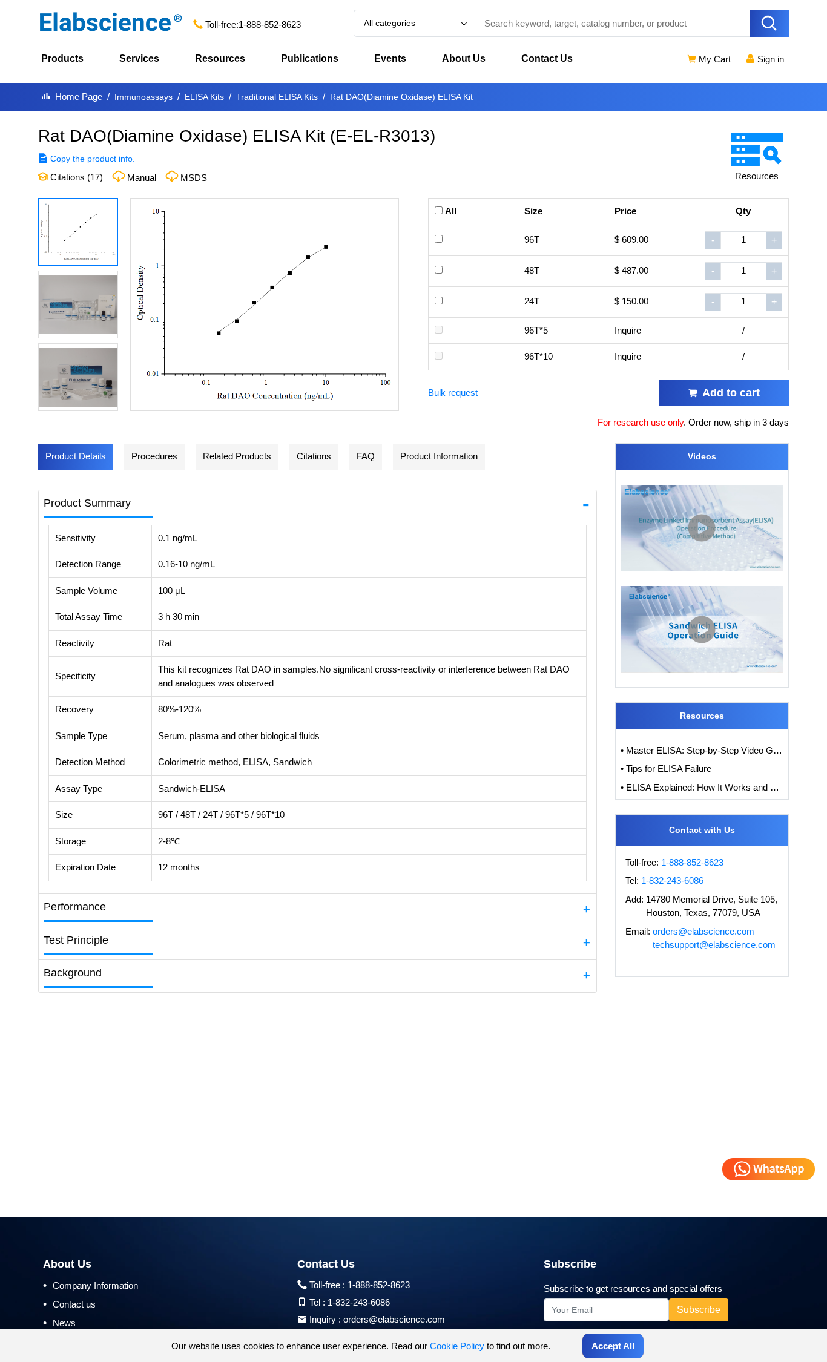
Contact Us (547, 58)
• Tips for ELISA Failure (666, 768)
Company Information (90, 1285)
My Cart (713, 59)
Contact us (69, 1304)
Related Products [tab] (237, 456)
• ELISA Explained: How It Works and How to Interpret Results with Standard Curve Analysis (702, 787)
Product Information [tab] (439, 456)
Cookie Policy (457, 1346)
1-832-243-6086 (672, 880)
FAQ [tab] (366, 456)
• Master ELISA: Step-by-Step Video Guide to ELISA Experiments (702, 750)
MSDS (193, 178)
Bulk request (453, 392)
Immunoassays (143, 97)
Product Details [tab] (75, 456)
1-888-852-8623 (270, 24)
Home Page (78, 96)
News (59, 1323)
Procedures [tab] (154, 456)
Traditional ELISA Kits (277, 97)
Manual (141, 178)
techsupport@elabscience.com (714, 944)
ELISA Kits (204, 97)
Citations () (75, 177)
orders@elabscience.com (703, 931)
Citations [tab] (314, 456)
